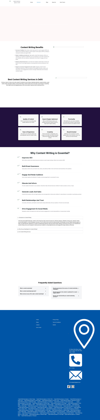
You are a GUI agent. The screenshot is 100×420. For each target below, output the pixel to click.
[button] (39, 2)
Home (31, 2)
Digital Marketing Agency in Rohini (55, 406)
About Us (54, 2)
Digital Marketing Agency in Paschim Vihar (27, 407)
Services (38, 2)
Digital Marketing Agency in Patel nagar (43, 410)
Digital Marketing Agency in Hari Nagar (56, 414)
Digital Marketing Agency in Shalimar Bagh (41, 403)
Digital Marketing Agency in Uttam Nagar (72, 406)
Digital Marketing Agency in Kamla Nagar (32, 400)
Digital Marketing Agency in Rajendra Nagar (60, 410)
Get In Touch (62, 2)
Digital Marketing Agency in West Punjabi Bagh (37, 406)
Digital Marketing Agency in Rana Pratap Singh (63, 401)
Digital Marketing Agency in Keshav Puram (50, 400)
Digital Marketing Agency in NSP (28, 404)
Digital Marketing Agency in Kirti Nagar (58, 403)
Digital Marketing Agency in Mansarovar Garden (70, 400)
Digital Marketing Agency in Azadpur (61, 399)
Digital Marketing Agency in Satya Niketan (65, 413)
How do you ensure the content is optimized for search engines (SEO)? (65, 292)
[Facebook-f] (68, 386)
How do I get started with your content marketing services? (64, 296)
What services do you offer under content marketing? (32, 293)
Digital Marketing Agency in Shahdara (71, 408)
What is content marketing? (26, 288)
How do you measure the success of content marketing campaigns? (65, 289)
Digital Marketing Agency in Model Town (30, 413)
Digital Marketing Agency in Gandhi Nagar (36, 408)
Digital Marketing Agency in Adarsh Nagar (26, 399)
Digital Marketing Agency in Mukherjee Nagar (27, 401)
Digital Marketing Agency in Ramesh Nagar (44, 404)
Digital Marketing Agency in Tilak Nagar (63, 404)
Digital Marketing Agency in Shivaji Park (54, 408)
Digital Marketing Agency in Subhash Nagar (38, 414)
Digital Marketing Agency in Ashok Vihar (45, 399)
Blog (47, 2)
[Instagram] (72, 386)
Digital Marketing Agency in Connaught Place (36, 411)
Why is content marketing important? (28, 291)
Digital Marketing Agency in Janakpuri (45, 407)
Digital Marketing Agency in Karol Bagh (47, 413)
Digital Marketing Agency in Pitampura (45, 401)
